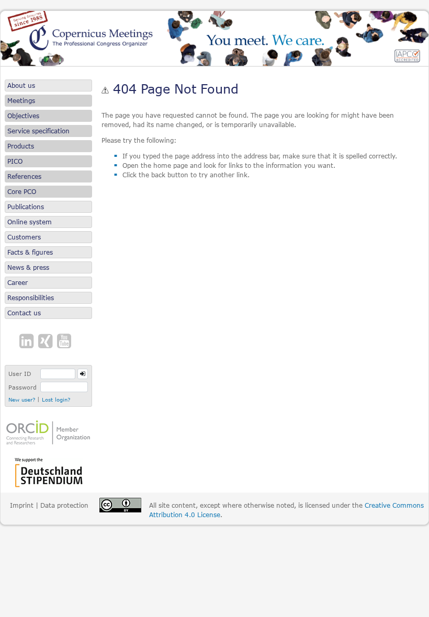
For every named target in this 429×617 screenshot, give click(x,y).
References (24, 176)
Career (17, 283)
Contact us (24, 313)
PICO (14, 161)
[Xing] (46, 342)
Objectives (23, 116)
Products (20, 146)
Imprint (21, 505)
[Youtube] (65, 342)
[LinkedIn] (27, 342)
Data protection (64, 505)
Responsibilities (30, 298)
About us (21, 85)
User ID (19, 373)
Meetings (21, 101)
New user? (21, 399)
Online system (29, 222)
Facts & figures (30, 252)
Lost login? (56, 399)
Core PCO (21, 192)
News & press (28, 267)
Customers (24, 237)
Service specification (38, 131)
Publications (25, 207)
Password (22, 387)
